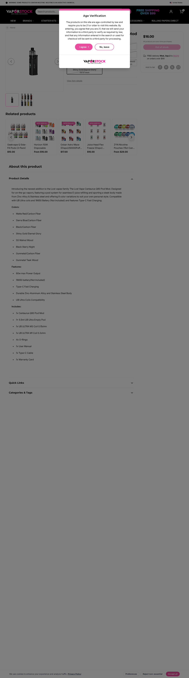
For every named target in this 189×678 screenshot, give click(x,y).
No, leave (104, 47)
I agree (82, 47)
